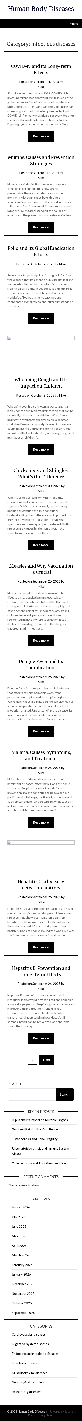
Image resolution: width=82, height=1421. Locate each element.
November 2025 (23, 1293)
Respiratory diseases (26, 1392)
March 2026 (20, 1255)
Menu (74, 24)
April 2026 (19, 1245)
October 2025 (22, 1303)
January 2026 (21, 1274)
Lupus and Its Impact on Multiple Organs (40, 1120)
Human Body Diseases (41, 9)
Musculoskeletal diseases (29, 1373)
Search (15, 1084)
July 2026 (18, 1217)
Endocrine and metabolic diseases (35, 1353)
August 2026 (21, 1207)
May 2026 (19, 1236)
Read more (41, 136)
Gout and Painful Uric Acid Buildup (36, 1129)
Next (46, 1060)
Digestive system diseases (30, 1344)
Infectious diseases (25, 1363)
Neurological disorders (28, 1382)
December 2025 (23, 1284)
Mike (41, 87)
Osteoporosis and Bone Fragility (35, 1139)
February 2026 (22, 1265)
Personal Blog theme (41, 1415)
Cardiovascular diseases (29, 1334)
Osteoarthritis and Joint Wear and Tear (39, 1163)
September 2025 (23, 1313)
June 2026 (19, 1226)
